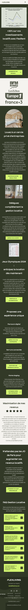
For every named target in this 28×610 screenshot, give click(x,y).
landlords (17, 595)
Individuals (17, 593)
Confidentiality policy (14, 601)
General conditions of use (14, 605)
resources (10, 593)
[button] (25, 2)
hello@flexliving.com (14, 585)
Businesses (10, 595)
